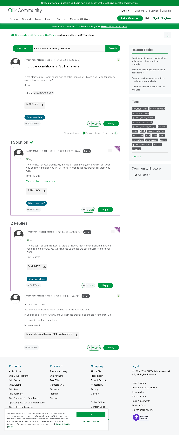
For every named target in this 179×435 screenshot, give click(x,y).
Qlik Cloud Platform (19, 375)
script (134, 131)
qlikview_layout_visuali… (143, 117)
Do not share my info (143, 409)
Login (77, 3)
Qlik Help (166, 10)
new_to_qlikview (139, 109)
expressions (151, 140)
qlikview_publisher (156, 131)
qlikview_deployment (142, 122)
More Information (91, 421)
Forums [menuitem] (14, 19)
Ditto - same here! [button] (35, 117)
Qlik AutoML (15, 384)
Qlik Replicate (16, 393)
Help (147, 18)
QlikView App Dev (43, 93)
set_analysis (137, 140)
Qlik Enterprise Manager (21, 407)
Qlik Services (153, 10)
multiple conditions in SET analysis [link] (75, 35)
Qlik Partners (56, 375)
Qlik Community (18, 35)
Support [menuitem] (26, 19)
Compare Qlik (57, 384)
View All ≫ (137, 156)
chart (142, 131)
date (148, 135)
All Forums (36, 35)
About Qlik (96, 371)
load (155, 135)
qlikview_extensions (141, 144)
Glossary (54, 389)
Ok (91, 414)
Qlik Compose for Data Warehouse (27, 402)
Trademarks (138, 392)
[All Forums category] (133, 175)
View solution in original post (40, 181)
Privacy (94, 389)
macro (163, 140)
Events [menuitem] (48, 19)
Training (54, 393)
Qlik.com (139, 10)
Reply (111, 123)
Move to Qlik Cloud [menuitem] (80, 19)
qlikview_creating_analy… (144, 126)
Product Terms (139, 405)
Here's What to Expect (114, 26)
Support (54, 398)
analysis (157, 144)
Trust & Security (99, 380)
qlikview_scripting (140, 113)
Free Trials (55, 380)
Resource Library (58, 371)
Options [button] (167, 35)
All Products (15, 371)
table (161, 135)
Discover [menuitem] (61, 19)
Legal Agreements (141, 401)
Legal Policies (139, 383)
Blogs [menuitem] (38, 19)
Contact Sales (98, 406)
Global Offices (98, 402)
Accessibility (97, 384)
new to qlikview (157, 109)
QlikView (49, 35)
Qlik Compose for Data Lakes (24, 398)
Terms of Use (139, 396)
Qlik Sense (14, 380)
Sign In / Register (162, 18)
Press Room (97, 375)
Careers (95, 393)
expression (137, 135)
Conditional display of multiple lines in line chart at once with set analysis (149, 61)
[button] (118, 59)
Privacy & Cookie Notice (144, 387)
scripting (136, 149)
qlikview (162, 126)
